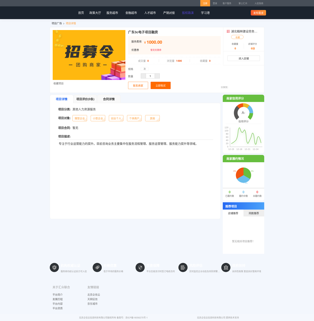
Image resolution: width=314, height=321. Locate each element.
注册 (205, 3)
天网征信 (92, 299)
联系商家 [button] (138, 85)
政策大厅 (95, 13)
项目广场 (57, 23)
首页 (81, 13)
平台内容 (58, 303)
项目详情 (71, 23)
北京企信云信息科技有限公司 (211, 317)
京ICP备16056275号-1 (136, 317)
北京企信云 (93, 294)
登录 (215, 3)
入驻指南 (259, 3)
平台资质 (58, 308)
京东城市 (92, 303)
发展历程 (58, 299)
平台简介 (58, 294)
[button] (58, 83)
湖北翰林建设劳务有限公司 (248, 31)
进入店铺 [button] (244, 58)
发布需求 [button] (258, 13)
